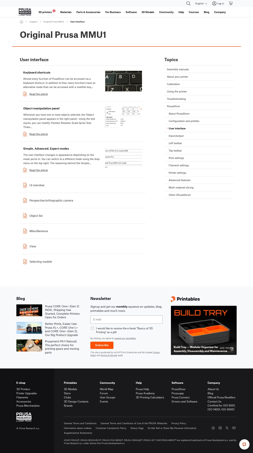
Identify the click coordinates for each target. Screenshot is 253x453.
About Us (213, 389)
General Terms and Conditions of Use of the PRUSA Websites (134, 423)
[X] (227, 428)
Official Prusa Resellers (221, 397)
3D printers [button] (46, 12)
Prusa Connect (180, 397)
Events (104, 401)
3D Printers (23, 389)
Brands (68, 405)
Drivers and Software (184, 401)
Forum (104, 393)
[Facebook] (213, 428)
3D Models (70, 389)
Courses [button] (194, 12)
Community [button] (166, 12)
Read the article (38, 94)
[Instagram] (220, 428)
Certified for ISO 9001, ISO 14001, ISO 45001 (221, 407)
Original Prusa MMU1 (53, 21)
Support (33, 21)
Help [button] (181, 12)
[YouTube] (234, 428)
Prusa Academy (145, 393)
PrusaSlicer (179, 389)
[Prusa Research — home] (25, 12)
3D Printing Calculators (150, 397)
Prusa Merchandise (28, 405)
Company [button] (220, 12)
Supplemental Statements (78, 432)
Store (67, 393)
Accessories (23, 401)
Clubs (67, 397)
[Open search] (188, 3)
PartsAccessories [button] (88, 12)
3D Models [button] (147, 12)
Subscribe (102, 345)
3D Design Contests (76, 401)
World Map (106, 389)
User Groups (107, 397)
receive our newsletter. (125, 338)
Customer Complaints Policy (111, 428)
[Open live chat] (244, 444)
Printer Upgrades (26, 393)
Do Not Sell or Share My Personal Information (172, 428)
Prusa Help (142, 389)
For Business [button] (113, 12)
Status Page (137, 428)
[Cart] (231, 3)
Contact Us (214, 401)
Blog (210, 393)
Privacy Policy (178, 423)
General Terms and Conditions (80, 423)
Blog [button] (206, 12)
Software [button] (131, 12)
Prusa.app (178, 393)
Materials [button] (66, 12)
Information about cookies (78, 428)
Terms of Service (109, 355)
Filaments (22, 397)
